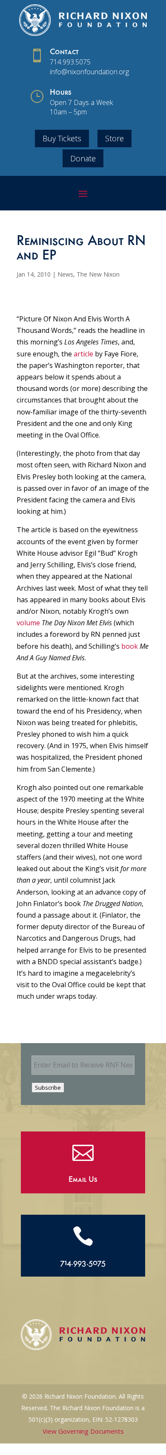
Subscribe (48, 1087)
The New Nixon (98, 274)
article (83, 354)
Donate (83, 158)
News (65, 274)
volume (28, 622)
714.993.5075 (70, 62)
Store (114, 138)
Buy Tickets (62, 138)
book (129, 646)
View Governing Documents (83, 1431)
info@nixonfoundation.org (89, 71)
